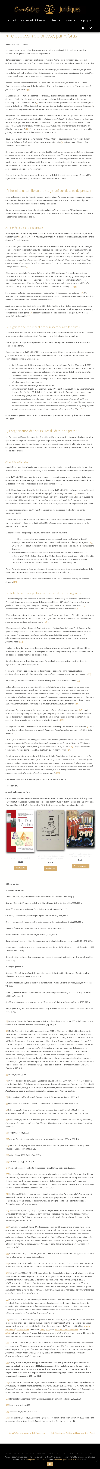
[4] (27, 129)
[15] (71, 572)
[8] (75, 286)
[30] (58, 773)
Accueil (12, 20)
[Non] (96, 1461)
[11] (28, 316)
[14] (90, 542)
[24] (80, 710)
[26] (87, 726)
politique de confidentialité (37, 1459)
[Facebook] (83, 28)
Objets (54, 20)
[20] (21, 641)
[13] (74, 493)
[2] (37, 102)
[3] (92, 106)
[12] (82, 409)
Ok (50, 1464)
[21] (89, 674)
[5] (62, 142)
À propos (86, 20)
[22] (78, 680)
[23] (77, 703)
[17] (83, 605)
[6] (19, 236)
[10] (30, 312)
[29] (68, 749)
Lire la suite (20, 868)
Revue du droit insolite (33, 20)
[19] (46, 622)
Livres (69, 20)
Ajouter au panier (80, 866)
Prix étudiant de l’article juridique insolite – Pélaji (73, 1435)
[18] (77, 608)
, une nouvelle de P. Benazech (26, 1433)
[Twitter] (91, 28)
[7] (6, 1110)
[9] (82, 293)
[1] (28, 89)
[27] (14, 733)
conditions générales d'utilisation (67, 1459)
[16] (15, 582)
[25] (62, 720)
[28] (71, 746)
